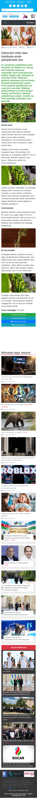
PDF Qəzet (30, 22)
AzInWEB (10, 788)
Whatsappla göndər (19, 315)
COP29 (30, 794)
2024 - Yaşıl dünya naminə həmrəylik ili (15, 794)
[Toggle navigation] (5, 22)
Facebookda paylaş (19, 321)
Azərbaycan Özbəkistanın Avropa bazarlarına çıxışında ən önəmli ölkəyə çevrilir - (17, 538)
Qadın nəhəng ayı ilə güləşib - (14, 432)
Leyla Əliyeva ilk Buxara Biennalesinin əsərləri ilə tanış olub (15, 614)
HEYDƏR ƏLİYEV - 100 (18, 795)
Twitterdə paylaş (19, 325)
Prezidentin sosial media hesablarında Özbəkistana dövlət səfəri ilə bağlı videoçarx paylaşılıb (17, 588)
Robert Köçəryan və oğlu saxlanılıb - (16, 564)
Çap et (31, 47)
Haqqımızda (20, 2)
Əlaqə (29, 2)
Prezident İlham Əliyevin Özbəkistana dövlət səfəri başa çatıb (16, 638)
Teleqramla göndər (19, 318)
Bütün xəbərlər (10, 2)
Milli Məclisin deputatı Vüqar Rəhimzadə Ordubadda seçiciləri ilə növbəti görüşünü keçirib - (17, 717)
